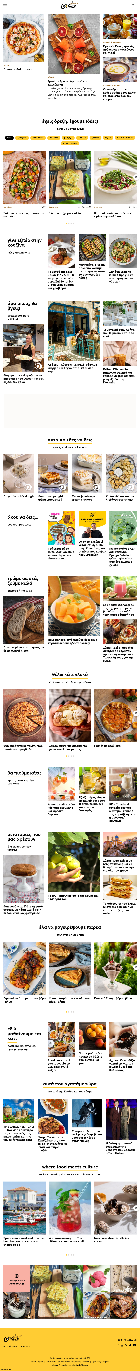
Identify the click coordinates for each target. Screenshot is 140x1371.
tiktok (130, 1345)
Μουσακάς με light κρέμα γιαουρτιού (50, 498)
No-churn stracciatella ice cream (111, 1240)
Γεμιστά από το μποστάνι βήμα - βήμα (24, 1000)
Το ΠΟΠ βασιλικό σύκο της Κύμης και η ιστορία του (73, 897)
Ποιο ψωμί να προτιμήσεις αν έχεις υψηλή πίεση (23, 649)
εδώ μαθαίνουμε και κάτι (24, 1033)
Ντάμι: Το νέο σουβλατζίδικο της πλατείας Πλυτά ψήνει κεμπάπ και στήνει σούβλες (53, 1144)
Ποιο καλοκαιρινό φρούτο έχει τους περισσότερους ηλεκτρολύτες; (72, 641)
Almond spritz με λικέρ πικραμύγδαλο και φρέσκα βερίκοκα (61, 809)
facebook (118, 1345)
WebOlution (82, 1365)
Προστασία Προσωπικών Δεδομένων (63, 1361)
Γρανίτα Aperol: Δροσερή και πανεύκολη (67, 83)
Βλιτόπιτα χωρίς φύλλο (65, 213)
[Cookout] (70, 5)
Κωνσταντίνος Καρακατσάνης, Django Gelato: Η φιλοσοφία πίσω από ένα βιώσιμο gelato (122, 557)
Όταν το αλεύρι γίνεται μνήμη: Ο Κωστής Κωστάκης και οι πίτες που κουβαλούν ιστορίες (92, 548)
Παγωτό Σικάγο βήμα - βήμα (113, 998)
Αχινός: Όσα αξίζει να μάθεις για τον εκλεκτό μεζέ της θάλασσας (122, 1065)
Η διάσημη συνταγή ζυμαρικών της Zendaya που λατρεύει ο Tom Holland (121, 1148)
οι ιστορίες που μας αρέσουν (24, 837)
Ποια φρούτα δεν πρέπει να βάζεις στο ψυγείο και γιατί (90, 1058)
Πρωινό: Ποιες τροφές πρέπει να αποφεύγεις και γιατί (118, 49)
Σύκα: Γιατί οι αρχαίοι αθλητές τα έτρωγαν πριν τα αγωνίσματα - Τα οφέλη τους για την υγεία (118, 654)
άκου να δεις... (23, 517)
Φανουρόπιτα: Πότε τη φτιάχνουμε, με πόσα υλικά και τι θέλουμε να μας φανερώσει (23, 910)
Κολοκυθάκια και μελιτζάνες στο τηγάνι (120, 498)
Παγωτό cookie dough (18, 496)
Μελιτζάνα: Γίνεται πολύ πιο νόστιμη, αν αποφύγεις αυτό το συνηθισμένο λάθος (92, 271)
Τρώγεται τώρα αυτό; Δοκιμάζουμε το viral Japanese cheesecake (61, 553)
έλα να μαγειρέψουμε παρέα (70, 927)
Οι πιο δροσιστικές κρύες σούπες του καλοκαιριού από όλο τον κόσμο (119, 94)
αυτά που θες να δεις (70, 440)
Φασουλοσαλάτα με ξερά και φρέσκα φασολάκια (114, 215)
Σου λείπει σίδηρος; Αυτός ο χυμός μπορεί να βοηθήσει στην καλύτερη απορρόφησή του (119, 609)
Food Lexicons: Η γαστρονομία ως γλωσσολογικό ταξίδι (59, 1065)
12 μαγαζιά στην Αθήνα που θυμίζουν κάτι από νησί (119, 333)
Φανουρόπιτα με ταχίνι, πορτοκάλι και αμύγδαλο (23, 747)
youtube (134, 1345)
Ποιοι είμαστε (10, 1346)
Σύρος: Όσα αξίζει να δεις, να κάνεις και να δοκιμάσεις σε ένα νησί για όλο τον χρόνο (119, 865)
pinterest (126, 1345)
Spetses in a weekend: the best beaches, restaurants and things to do (24, 1241)
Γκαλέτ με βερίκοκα (107, 746)
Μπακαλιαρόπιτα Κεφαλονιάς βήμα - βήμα (69, 1000)
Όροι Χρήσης (37, 1361)
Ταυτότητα (24, 1346)
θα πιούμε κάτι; (24, 773)
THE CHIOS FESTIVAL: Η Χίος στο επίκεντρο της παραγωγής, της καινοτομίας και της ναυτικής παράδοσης (18, 1133)
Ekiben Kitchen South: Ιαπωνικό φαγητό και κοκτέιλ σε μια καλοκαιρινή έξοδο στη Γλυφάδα (119, 376)
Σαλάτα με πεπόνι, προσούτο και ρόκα (23, 215)
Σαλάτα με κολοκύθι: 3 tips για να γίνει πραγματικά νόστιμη (121, 276)
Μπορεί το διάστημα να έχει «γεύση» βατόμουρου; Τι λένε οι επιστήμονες (87, 1136)
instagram (122, 1345)
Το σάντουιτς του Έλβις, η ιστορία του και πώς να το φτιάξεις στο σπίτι (119, 908)
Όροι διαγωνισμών (100, 1361)
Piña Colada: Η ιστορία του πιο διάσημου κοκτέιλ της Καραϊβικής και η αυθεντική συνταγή (122, 812)
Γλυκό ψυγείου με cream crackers (84, 498)
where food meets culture (70, 1167)
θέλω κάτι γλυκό (70, 674)
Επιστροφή (135, 1363)
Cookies (85, 1361)
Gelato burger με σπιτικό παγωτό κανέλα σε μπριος (68, 747)
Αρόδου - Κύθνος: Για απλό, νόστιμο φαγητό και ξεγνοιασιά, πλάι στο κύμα (72, 368)
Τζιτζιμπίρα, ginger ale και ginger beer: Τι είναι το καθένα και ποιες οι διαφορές (92, 804)
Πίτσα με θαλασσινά (17, 69)
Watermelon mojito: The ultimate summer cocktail (66, 1240)
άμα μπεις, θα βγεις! (22, 306)
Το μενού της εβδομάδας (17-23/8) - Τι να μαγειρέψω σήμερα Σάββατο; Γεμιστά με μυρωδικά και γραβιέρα (61, 280)
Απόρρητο (6, 1369)
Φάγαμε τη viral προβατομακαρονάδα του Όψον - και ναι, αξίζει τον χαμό (23, 379)
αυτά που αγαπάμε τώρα (70, 1084)
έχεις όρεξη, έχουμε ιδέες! (70, 121)
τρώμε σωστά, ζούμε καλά (23, 581)
